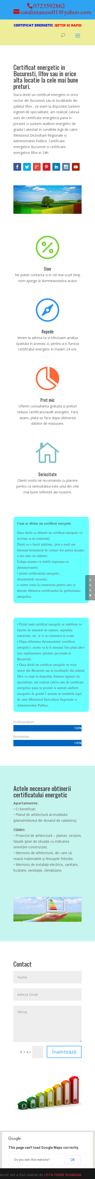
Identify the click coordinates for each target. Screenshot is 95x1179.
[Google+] (37, 167)
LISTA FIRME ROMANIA (62, 1174)
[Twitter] (27, 167)
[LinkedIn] (56, 167)
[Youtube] (76, 167)
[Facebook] (17, 167)
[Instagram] (66, 167)
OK (72, 1160)
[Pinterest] (46, 167)
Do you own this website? (32, 1159)
